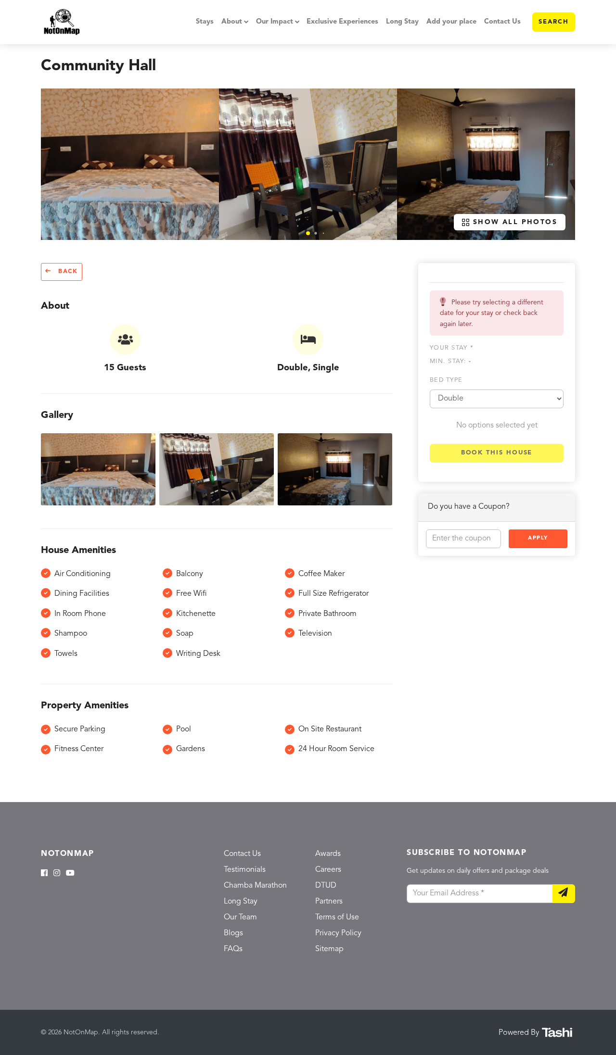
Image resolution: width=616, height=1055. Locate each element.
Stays (205, 21)
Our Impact (274, 21)
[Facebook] (44, 874)
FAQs (233, 949)
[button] (308, 233)
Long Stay (402, 21)
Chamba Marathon (255, 886)
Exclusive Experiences (342, 21)
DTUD (325, 886)
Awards (328, 854)
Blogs (233, 933)
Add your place (451, 21)
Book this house (497, 453)
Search (554, 22)
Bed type (446, 380)
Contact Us (502, 21)
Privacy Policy (338, 933)
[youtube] (70, 874)
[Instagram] (56, 874)
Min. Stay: (450, 361)
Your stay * (452, 348)
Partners (329, 901)
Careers (328, 870)
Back (66, 272)
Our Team (240, 917)
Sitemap (329, 949)
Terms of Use (337, 917)
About (231, 21)
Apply (538, 538)
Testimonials (245, 870)
